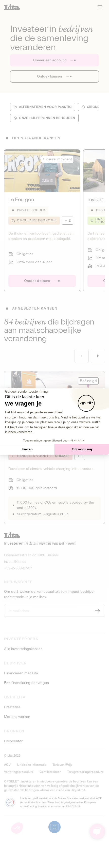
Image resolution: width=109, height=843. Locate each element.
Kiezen (27, 449)
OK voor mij (82, 449)
